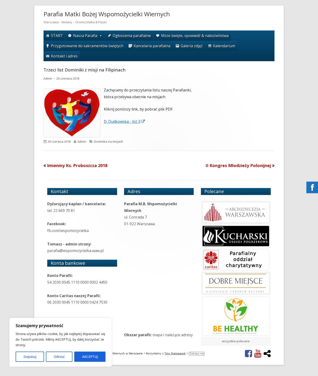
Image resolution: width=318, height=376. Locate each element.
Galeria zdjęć (192, 45)
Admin (48, 78)
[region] (60, 342)
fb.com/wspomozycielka (68, 230)
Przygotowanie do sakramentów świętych (87, 45)
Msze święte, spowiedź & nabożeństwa (195, 35)
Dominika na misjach (108, 141)
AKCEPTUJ (90, 356)
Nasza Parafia (85, 35)
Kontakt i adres (64, 56)
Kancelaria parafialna (152, 45)
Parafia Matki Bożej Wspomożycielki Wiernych (107, 14)
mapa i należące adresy (172, 334)
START (57, 35)
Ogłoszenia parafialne (132, 35)
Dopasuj (30, 356)
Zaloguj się (196, 353)
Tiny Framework (175, 353)
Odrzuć (59, 356)
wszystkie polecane (236, 341)
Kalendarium (224, 45)
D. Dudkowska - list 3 (124, 121)
